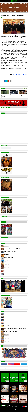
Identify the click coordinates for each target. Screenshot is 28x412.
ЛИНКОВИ (8, 409)
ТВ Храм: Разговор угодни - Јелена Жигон (8, 257)
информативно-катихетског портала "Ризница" (20, 74)
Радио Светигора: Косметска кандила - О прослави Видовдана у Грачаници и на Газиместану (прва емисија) (15, 328)
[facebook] (4, 364)
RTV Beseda (2, 358)
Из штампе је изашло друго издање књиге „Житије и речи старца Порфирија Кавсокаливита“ (4, 95)
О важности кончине (6, 334)
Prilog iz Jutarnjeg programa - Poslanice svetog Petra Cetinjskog (8, 358)
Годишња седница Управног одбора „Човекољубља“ (10, 251)
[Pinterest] (8, 81)
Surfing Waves (10, 109)
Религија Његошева (6, 325)
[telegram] (24, 364)
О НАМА (6, 409)
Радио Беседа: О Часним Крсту (7, 260)
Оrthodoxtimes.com (5, 77)
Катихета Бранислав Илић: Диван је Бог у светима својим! (10, 337)
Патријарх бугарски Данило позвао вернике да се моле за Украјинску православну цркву (23, 95)
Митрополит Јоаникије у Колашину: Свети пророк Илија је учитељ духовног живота (13, 248)
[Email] (10, 81)
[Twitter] (6, 81)
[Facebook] (4, 81)
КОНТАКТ (11, 409)
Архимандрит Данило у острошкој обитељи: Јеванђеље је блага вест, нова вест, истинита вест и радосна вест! (15, 245)
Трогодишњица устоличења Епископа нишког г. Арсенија (10, 331)
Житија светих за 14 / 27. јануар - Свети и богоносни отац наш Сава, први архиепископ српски (14, 340)
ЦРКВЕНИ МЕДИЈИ (14, 409)
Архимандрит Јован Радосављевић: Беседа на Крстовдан (10, 266)
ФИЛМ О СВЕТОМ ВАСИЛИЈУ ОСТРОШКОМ (22, 409)
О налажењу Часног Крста (7, 254)
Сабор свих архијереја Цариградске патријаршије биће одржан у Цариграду (14, 95)
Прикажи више (25, 88)
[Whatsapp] (7, 81)
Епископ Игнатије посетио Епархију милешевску (9, 263)
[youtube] (17, 364)
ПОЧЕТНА (3, 409)
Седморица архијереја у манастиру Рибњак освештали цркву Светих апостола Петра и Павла (14, 322)
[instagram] (11, 364)
